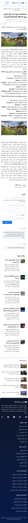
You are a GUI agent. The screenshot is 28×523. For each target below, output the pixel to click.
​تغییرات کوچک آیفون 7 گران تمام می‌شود (12, 261)
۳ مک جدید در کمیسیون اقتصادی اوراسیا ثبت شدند (12, 342)
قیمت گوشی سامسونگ (21, 435)
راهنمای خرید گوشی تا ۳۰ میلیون (19, 481)
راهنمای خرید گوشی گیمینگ (20, 505)
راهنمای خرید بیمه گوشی (21, 511)
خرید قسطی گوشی (23, 429)
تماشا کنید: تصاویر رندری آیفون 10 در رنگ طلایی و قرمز (11, 326)
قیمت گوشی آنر (23, 442)
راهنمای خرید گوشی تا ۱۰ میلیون (20, 474)
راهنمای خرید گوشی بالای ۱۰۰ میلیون (19, 490)
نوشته (23, 19)
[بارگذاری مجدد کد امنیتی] (17, 215)
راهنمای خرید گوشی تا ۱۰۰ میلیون (19, 487)
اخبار (22, 9)
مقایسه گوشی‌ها (23, 466)
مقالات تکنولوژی (23, 463)
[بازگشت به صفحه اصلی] (18, 3)
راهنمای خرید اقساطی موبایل (20, 502)
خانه (26, 9)
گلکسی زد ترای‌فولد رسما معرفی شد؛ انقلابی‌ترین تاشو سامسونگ (11, 310)
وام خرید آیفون (23, 450)
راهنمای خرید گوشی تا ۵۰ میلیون (19, 484)
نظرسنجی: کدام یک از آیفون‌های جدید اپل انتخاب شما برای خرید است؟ (11, 293)
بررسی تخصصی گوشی (22, 460)
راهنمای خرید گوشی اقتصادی (20, 499)
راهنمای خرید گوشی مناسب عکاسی (19, 508)
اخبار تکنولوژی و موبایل (21, 456)
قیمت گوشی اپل (23, 432)
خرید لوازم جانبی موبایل (21, 453)
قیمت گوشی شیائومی (22, 438)
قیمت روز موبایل (23, 426)
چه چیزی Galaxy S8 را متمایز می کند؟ (11, 277)
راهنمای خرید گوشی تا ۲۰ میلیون (19, 478)
